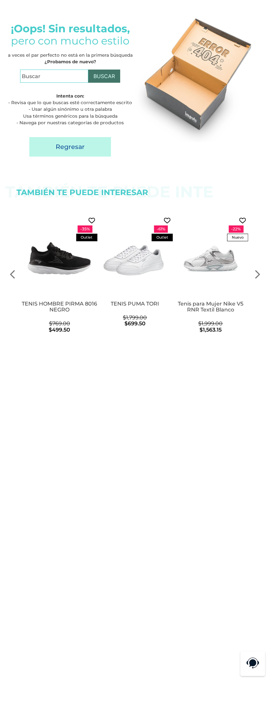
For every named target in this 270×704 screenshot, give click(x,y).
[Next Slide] (257, 274)
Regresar (70, 147)
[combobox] (70, 79)
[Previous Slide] (13, 274)
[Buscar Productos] (104, 76)
